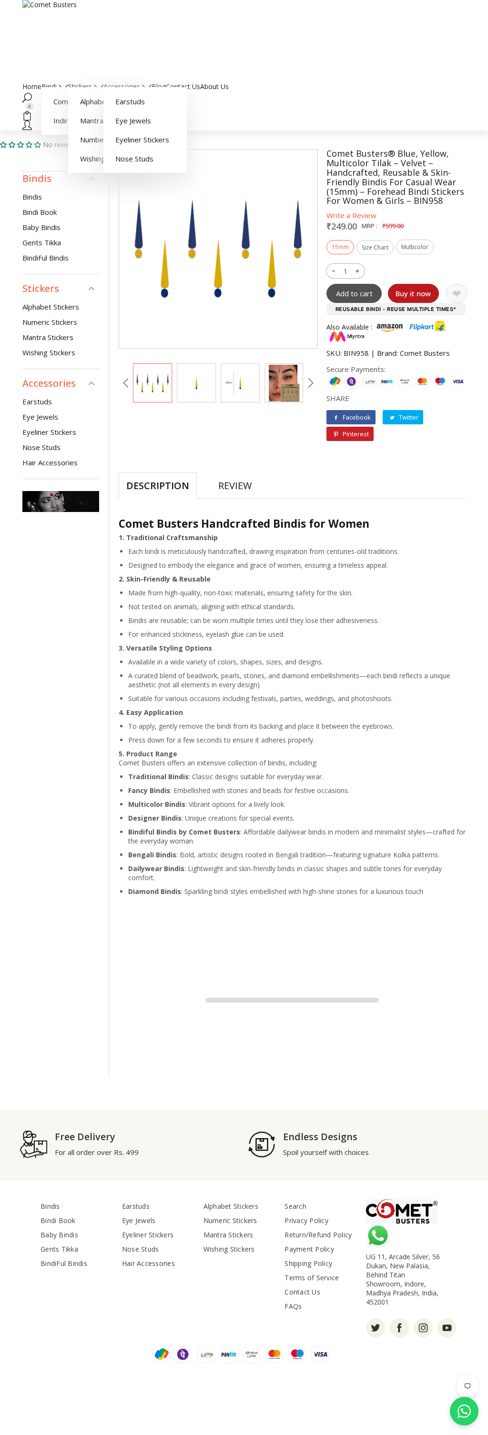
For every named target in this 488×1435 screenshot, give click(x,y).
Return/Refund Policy (318, 1234)
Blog (159, 86)
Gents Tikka (41, 242)
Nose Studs (134, 158)
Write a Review (351, 215)
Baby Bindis (41, 227)
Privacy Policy (306, 1220)
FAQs (293, 1306)
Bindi (50, 86)
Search (295, 1206)
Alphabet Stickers (50, 306)
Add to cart (354, 293)
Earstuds (130, 101)
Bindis (32, 196)
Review (235, 485)
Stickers (81, 86)
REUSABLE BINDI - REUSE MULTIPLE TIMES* (396, 309)
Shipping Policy (308, 1263)
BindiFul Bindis (45, 257)
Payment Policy (309, 1249)
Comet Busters (425, 353)
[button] (244, 97)
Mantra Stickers (47, 337)
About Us (214, 86)
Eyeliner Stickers (142, 139)
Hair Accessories (50, 462)
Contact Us (183, 86)
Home (31, 86)
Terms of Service (312, 1277)
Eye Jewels (133, 120)
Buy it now (413, 293)
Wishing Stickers (48, 352)
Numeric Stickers (49, 322)
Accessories (122, 86)
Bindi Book (39, 212)
